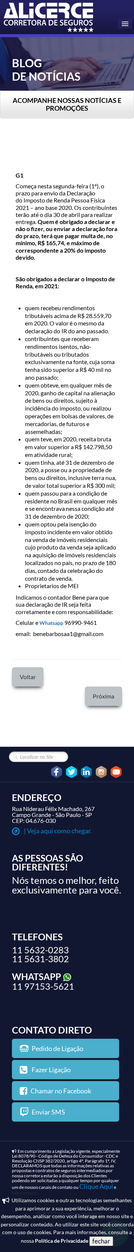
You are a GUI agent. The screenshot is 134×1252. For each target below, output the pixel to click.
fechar (101, 1241)
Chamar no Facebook (61, 1091)
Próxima (103, 696)
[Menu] (125, 24)
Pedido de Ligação (57, 1048)
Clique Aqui (96, 1186)
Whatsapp (51, 623)
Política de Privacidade (61, 1241)
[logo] (49, 18)
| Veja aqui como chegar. (57, 831)
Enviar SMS (48, 1112)
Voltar (28, 676)
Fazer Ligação (51, 1070)
